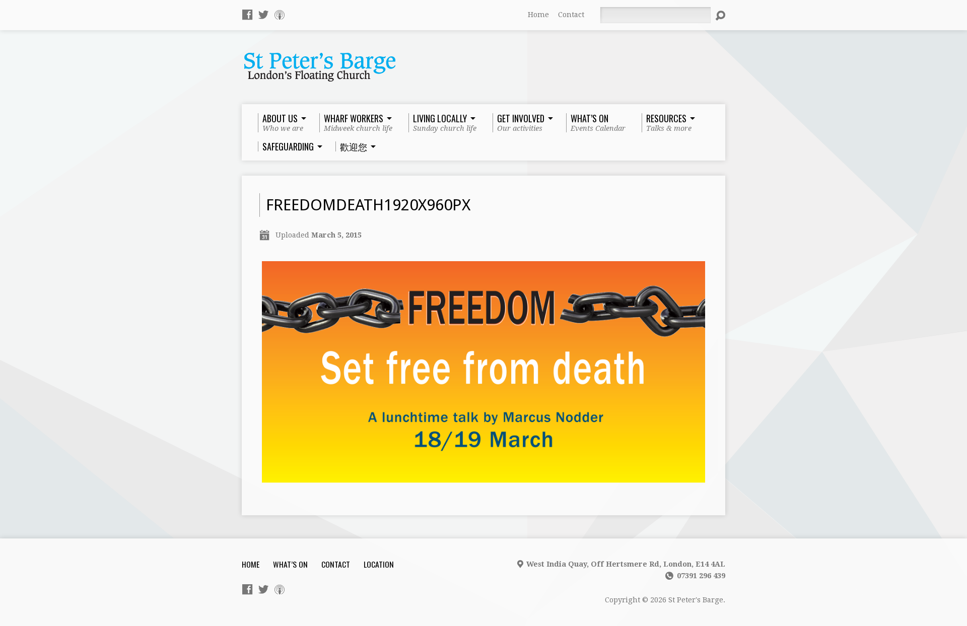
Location (379, 564)
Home (538, 15)
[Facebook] (247, 15)
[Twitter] (263, 15)
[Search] (720, 16)
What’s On (290, 564)
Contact (571, 15)
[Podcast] (279, 15)
